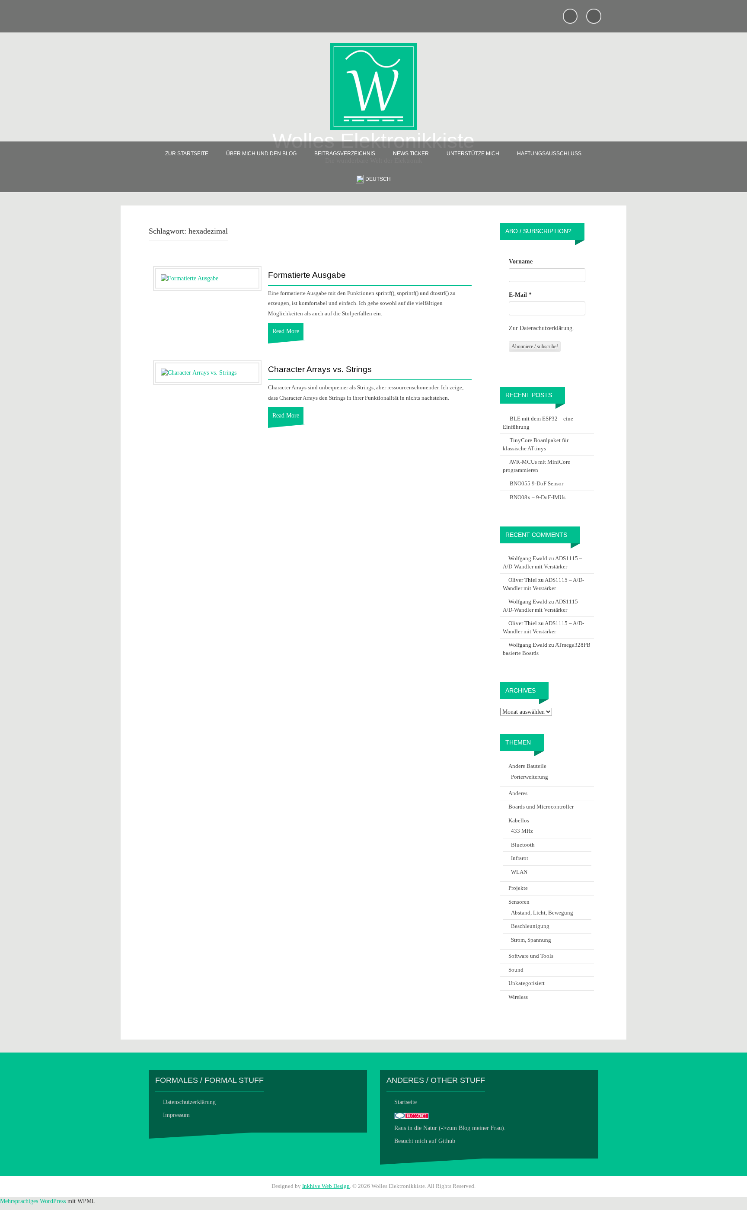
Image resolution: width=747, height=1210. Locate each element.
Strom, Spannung (531, 940)
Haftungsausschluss (549, 154)
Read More (285, 331)
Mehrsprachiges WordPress (33, 1201)
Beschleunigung (530, 926)
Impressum (176, 1115)
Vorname (521, 261)
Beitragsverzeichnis (344, 154)
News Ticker (411, 154)
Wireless (518, 997)
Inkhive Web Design (326, 1186)
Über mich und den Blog (261, 154)
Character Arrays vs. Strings (320, 369)
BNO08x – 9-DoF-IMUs (537, 497)
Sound (516, 969)
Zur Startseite (186, 154)
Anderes (517, 793)
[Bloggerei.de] (411, 1115)
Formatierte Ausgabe (307, 275)
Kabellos (518, 820)
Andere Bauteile (527, 766)
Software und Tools (530, 956)
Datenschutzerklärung (189, 1102)
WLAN (519, 872)
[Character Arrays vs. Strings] (198, 372)
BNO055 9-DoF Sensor (536, 483)
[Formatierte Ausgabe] (189, 278)
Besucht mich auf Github (424, 1141)
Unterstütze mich (473, 154)
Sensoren (519, 902)
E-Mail (520, 295)
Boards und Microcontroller (541, 806)
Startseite (405, 1102)
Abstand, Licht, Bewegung (542, 912)
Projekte (518, 888)
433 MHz (522, 831)
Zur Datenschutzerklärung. (541, 328)
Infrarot (519, 858)
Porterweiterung (529, 777)
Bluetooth (523, 844)
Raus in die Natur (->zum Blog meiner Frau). (450, 1128)
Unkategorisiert (526, 983)
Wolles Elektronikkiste (373, 140)
